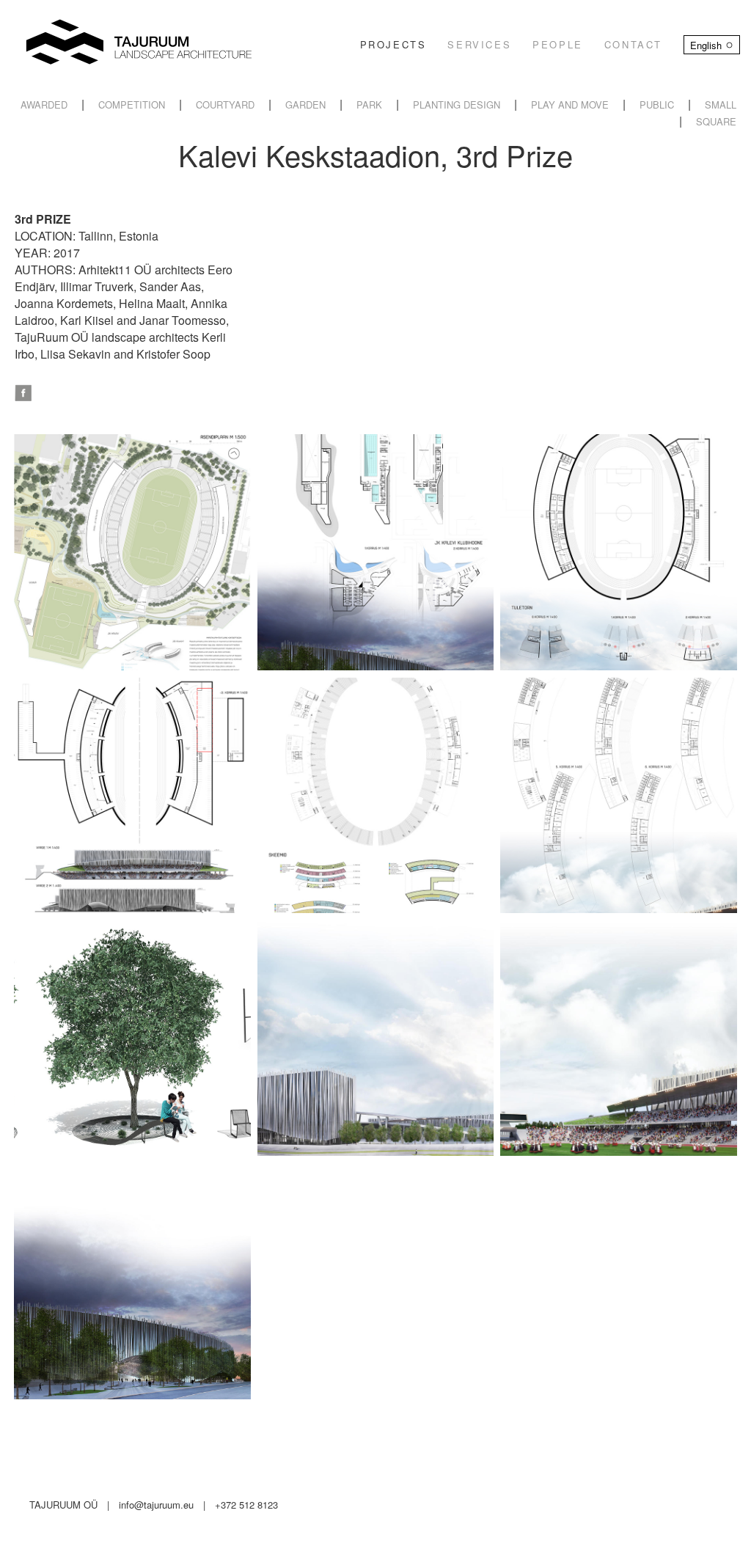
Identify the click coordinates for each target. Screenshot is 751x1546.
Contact (633, 44)
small (720, 104)
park (369, 104)
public (657, 104)
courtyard (225, 104)
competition (131, 104)
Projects (393, 44)
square (716, 121)
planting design (456, 104)
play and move (570, 104)
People (557, 44)
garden (305, 104)
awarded (44, 104)
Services (479, 44)
